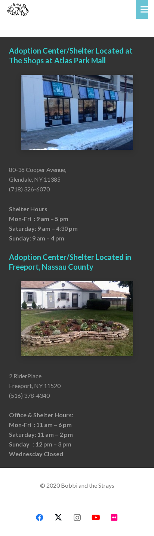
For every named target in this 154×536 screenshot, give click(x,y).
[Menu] (144, 9)
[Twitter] (58, 517)
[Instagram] (77, 517)
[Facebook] (39, 517)
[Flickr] (114, 517)
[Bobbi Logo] (18, 9)
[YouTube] (95, 517)
